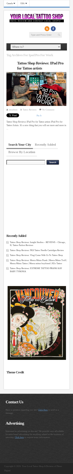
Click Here (43, 410)
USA (21, 3)
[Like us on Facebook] (53, 28)
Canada (8, 3)
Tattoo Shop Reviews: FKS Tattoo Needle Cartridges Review (37, 250)
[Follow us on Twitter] (59, 28)
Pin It (39, 115)
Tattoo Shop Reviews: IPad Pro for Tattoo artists (40, 65)
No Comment (48, 109)
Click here (19, 437)
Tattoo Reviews (29, 109)
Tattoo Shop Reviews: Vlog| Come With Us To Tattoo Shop (36, 255)
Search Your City (19, 144)
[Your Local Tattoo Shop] (37, 21)
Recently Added (45, 144)
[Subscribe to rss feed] (47, 28)
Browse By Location (21, 152)
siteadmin (13, 109)
